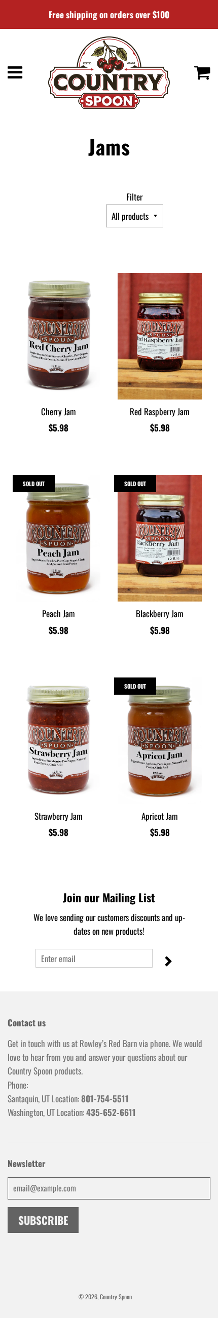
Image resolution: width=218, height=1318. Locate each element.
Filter (134, 196)
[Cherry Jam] (58, 336)
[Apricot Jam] (159, 740)
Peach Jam (58, 613)
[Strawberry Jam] (58, 740)
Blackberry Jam (160, 613)
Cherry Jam (58, 411)
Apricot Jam (159, 816)
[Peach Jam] (58, 538)
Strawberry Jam (58, 816)
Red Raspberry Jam (160, 411)
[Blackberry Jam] (159, 538)
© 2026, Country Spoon (105, 1296)
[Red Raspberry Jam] (159, 336)
